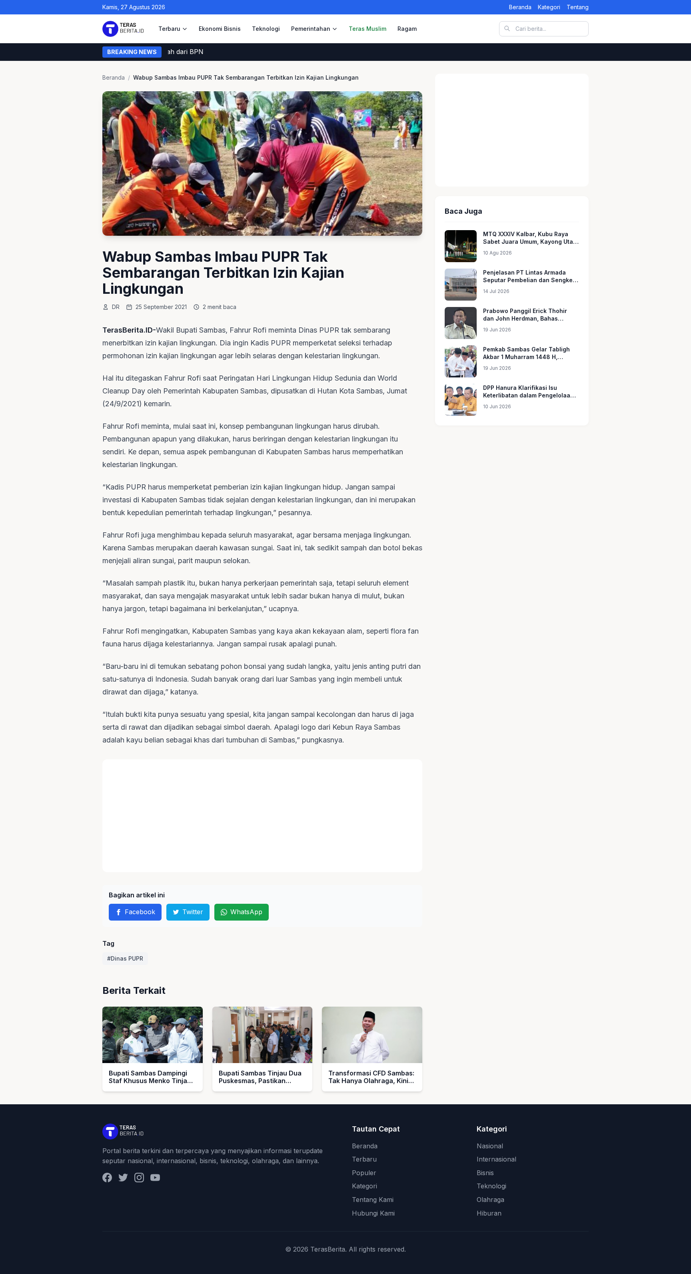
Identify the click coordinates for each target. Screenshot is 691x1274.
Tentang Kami (372, 1200)
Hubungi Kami (373, 1213)
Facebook (140, 912)
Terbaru (169, 28)
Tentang (578, 7)
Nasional (490, 1146)
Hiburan (489, 1213)
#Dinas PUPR (125, 958)
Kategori (549, 7)
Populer (364, 1173)
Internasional (496, 1159)
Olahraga (490, 1200)
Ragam (407, 28)
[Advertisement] (262, 816)
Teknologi (266, 28)
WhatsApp (246, 912)
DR (116, 306)
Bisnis (485, 1173)
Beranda (520, 7)
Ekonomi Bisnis (220, 28)
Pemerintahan (310, 28)
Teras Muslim (367, 28)
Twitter (192, 912)
